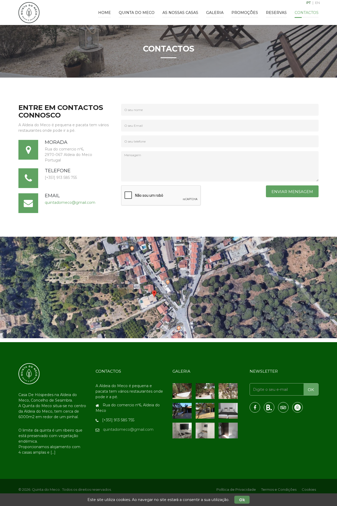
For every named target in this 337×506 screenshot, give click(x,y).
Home (104, 12)
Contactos (307, 12)
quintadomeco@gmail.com (70, 202)
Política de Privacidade (236, 489)
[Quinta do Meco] (28, 373)
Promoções (244, 12)
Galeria (215, 12)
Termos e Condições (278, 489)
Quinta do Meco (137, 12)
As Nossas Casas (180, 12)
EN (317, 3)
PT (308, 3)
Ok (242, 499)
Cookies (309, 489)
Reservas (276, 12)
